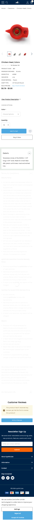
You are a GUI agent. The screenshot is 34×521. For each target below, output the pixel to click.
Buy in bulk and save (18, 86)
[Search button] (7, 2)
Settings (17, 509)
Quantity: (4, 120)
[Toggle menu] (2, 2)
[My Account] (27, 2)
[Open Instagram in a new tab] (3, 478)
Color (3, 110)
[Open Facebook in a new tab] (7, 478)
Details (6, 153)
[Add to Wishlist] (30, 131)
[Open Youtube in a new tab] (12, 478)
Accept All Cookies (17, 517)
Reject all (18, 513)
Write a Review (17, 420)
